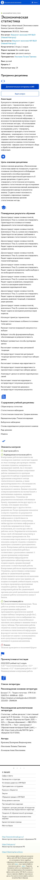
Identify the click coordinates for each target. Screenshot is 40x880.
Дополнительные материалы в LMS (20, 86)
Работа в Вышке (7, 826)
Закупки (5, 793)
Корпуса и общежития (10, 790)
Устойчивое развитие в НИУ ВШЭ (14, 783)
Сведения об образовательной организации (17, 813)
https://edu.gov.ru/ (8, 844)
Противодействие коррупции (12, 804)
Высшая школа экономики (13, 2)
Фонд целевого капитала (11, 800)
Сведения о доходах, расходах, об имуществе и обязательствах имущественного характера (18, 808)
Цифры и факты (7, 776)
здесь (16, 864)
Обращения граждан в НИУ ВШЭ (13, 797)
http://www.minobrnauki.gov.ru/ (13, 837)
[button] (13, 768)
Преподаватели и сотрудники (12, 786)
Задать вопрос (20, 94)
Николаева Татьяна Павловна (25, 56)
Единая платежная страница (11, 822)
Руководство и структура (11, 779)
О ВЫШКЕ (6, 772)
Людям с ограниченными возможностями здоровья (16, 817)
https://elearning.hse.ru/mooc (12, 852)
